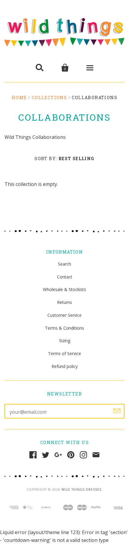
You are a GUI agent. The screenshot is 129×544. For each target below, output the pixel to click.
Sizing (64, 340)
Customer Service (64, 315)
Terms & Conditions (64, 328)
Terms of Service (64, 353)
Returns (64, 302)
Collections (49, 97)
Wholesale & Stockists (64, 289)
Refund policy (65, 366)
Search (64, 264)
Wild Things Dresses (81, 489)
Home (19, 97)
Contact (64, 277)
